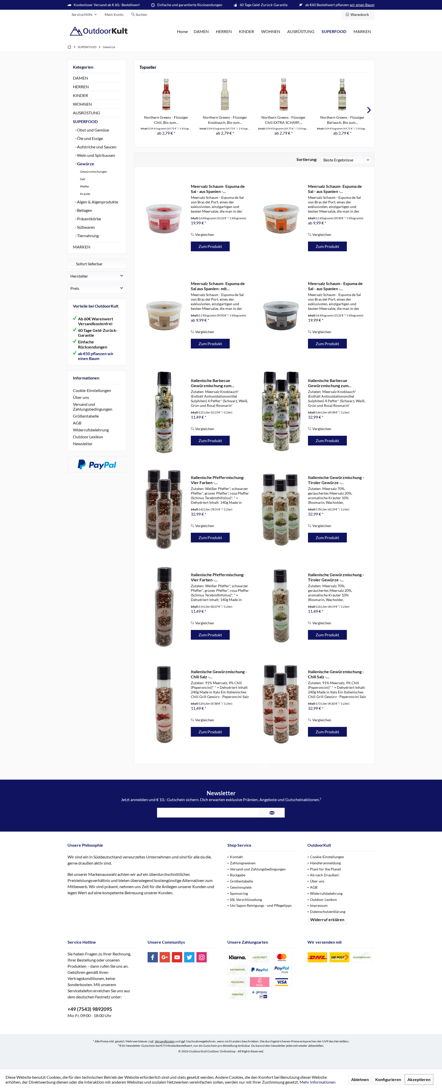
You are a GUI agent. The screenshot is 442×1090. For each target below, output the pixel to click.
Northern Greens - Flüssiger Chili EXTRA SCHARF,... (283, 120)
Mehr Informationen (318, 1082)
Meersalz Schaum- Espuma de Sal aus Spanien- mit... (218, 286)
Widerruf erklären (327, 919)
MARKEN (81, 246)
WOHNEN (82, 104)
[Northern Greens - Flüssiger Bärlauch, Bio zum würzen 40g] (342, 94)
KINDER (80, 95)
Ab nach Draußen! (324, 875)
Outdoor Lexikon (88, 436)
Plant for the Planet (325, 869)
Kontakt (236, 857)
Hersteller (79, 276)
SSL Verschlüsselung (246, 899)
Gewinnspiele (240, 887)
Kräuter (85, 194)
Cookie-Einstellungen (92, 390)
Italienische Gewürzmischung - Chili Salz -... (219, 674)
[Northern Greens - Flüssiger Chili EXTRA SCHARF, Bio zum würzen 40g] (283, 94)
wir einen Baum (362, 5)
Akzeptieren (418, 1079)
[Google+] (165, 957)
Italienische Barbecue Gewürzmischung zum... (212, 383)
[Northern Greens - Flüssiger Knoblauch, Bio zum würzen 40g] (225, 94)
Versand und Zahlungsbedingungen (92, 406)
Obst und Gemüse (92, 129)
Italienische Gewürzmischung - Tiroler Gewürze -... (336, 480)
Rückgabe (237, 875)
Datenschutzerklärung (327, 911)
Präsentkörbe (88, 218)
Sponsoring (239, 893)
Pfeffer (84, 186)
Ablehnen (360, 1079)
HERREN (81, 86)
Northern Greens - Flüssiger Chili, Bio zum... (166, 120)
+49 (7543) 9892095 (90, 1009)
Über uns (81, 397)
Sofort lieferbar (89, 263)
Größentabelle (86, 415)
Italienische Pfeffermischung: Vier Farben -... (217, 480)
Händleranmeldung (325, 863)
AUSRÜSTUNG (86, 112)
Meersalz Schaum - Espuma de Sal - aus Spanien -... (335, 286)
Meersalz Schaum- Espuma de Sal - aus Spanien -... (218, 189)
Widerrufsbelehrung (91, 429)
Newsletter (83, 443)
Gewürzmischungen (93, 171)
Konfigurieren (388, 1079)
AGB (77, 422)
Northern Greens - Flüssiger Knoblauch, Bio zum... (225, 120)
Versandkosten (165, 1041)
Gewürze (85, 163)
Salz (82, 179)
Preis (74, 288)
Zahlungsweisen (243, 863)
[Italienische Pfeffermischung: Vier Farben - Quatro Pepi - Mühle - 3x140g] (164, 509)
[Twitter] (189, 957)
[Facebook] (153, 957)
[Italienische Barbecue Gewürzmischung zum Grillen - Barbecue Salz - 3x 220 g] (281, 412)
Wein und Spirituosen (95, 155)
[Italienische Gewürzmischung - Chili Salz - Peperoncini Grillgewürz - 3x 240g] (281, 703)
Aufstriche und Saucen (96, 146)
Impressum (319, 905)
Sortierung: (306, 159)
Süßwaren (85, 227)
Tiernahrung (87, 235)
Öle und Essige (89, 138)
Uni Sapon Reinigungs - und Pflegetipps (261, 905)
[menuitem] (357, 14)
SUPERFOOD (85, 121)
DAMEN (80, 77)
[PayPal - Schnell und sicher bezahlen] (97, 464)
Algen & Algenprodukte (97, 201)
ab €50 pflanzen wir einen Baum (96, 356)
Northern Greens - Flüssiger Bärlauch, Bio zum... (342, 120)
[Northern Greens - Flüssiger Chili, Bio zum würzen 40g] (166, 94)
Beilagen (84, 210)
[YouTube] (177, 957)
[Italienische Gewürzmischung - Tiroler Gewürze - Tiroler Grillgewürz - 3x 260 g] (281, 509)
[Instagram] (201, 957)
